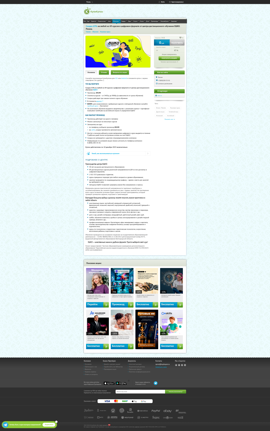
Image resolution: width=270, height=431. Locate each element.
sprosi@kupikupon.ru (162, 364)
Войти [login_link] (163, 2)
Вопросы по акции (120, 72)
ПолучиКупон (165, 21)
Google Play (121, 383)
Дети (148, 21)
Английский (170, 116)
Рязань (88, 2)
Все (85, 21)
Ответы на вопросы (91, 374)
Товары (124, 21)
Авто (110, 21)
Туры (130, 21)
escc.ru (160, 95)
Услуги (136, 21)
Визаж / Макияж (161, 108)
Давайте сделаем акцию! (112, 364)
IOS (116, 78)
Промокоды (155, 21)
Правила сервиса (90, 372)
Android (124, 78)
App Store (109, 383)
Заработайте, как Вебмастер (113, 367)
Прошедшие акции (110, 369)
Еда (88, 21)
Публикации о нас (91, 367)
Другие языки (160, 112)
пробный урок (92, 106)
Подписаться (49, 425)
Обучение (116, 21)
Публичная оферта (135, 369)
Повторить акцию (169, 58)
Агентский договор (135, 364)
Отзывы (104, 72)
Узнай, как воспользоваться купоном (105, 153)
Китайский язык (173, 112)
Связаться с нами (161, 367)
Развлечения (102, 21)
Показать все (169, 119)
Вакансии (88, 369)
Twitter (182, 365)
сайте (93, 130)
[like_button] (180, 38)
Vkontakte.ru (179, 365)
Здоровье (174, 21)
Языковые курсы (175, 108)
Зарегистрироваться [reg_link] (177, 2)
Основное (91, 72)
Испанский (159, 116)
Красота (94, 21)
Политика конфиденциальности (139, 372)
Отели (142, 21)
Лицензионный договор (137, 367)
